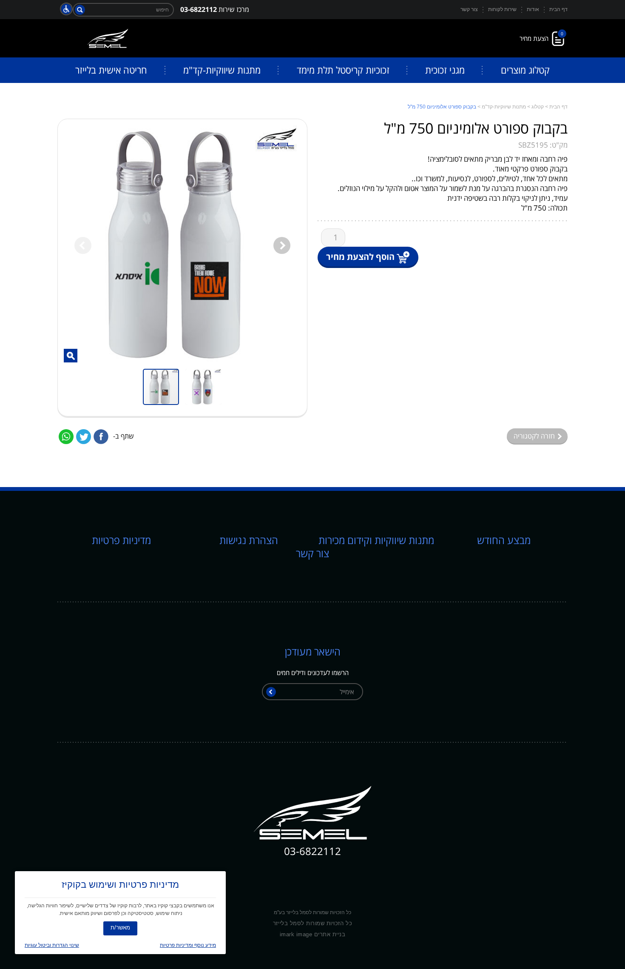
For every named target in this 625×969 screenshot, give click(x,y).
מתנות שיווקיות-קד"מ (504, 107)
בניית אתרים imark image (313, 934)
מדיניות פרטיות (121, 540)
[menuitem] (525, 70)
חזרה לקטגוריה (535, 436)
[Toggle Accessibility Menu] (66, 9)
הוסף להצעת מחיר (360, 256)
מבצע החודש (504, 540)
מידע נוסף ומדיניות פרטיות (188, 945)
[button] (70, 355)
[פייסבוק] (101, 436)
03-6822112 (198, 9)
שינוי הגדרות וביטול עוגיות (52, 945)
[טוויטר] (83, 436)
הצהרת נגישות (248, 540)
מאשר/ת (120, 927)
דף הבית (558, 107)
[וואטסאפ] (66, 436)
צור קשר (312, 553)
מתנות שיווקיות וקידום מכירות (376, 540)
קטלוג (537, 107)
